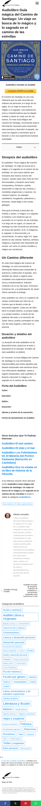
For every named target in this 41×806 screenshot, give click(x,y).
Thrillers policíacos (15, 738)
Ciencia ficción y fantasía (14, 628)
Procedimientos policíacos (11, 729)
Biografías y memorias (9, 623)
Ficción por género (14, 676)
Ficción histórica (12, 671)
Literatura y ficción (16, 703)
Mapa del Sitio (7, 782)
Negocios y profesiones (27, 714)
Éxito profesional (25, 748)
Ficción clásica (21, 663)
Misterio (7, 709)
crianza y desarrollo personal (19, 637)
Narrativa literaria (21, 709)
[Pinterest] (25, 803)
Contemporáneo (11, 632)
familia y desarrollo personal (15, 655)
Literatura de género (10, 698)
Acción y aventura (12, 610)
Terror (5, 739)
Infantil (33, 682)
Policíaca (25, 723)
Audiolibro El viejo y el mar (18, 448)
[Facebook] (5, 803)
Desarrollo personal (13, 642)
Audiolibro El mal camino (17, 443)
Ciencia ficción (24, 623)
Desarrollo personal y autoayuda (12, 646)
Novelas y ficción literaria (10, 724)
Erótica (22, 650)
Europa (30, 651)
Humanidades (20, 682)
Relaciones (30, 729)
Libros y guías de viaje (24, 504)
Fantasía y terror (8, 663)
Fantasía (6, 659)
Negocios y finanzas (9, 714)
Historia (32, 677)
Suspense (30, 734)
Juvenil (6, 686)
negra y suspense (13, 718)
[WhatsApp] (36, 803)
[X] (15, 803)
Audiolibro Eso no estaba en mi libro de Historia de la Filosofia (19, 470)
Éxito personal (10, 748)
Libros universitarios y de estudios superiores (16, 692)
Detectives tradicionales (9, 650)
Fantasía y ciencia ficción (21, 659)
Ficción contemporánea (9, 667)
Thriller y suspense (13, 743)
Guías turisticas (8, 504)
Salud (20, 734)
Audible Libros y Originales (13, 617)
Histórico (6, 682)
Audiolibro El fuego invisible (10, 590)
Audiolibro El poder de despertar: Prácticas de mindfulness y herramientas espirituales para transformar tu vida (30, 590)
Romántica (9, 734)
